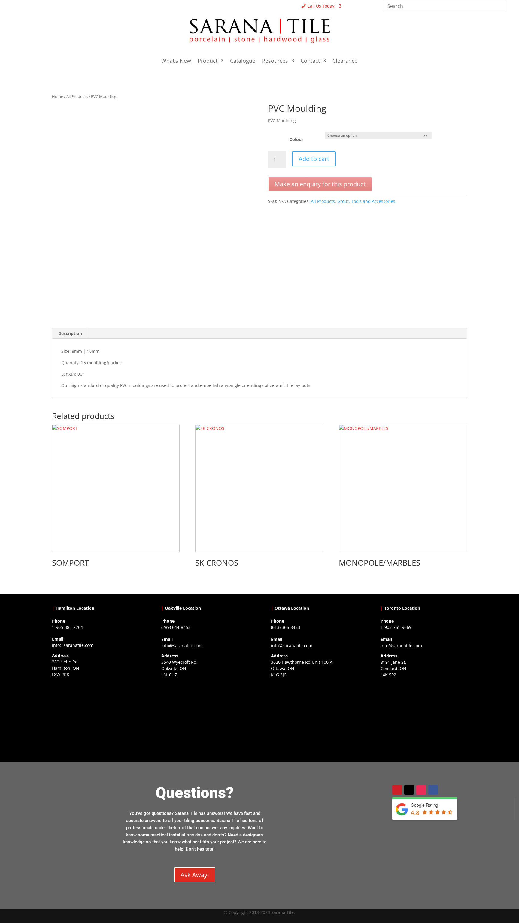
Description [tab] (70, 333)
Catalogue (242, 61)
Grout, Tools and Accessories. (366, 201)
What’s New (176, 61)
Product (207, 61)
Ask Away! (195, 875)
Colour (296, 139)
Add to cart (314, 159)
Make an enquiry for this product (320, 184)
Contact (310, 61)
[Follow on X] (409, 790)
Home (57, 96)
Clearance (344, 61)
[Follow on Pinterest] (397, 790)
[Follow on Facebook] (433, 790)
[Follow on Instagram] (421, 790)
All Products (77, 96)
